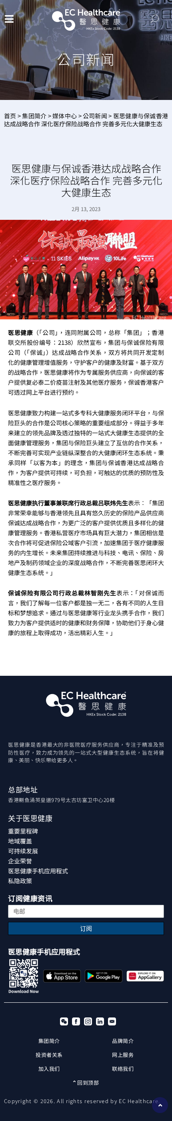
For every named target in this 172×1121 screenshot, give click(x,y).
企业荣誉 (20, 861)
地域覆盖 (20, 841)
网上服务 (123, 1054)
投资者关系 (49, 1054)
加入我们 (49, 1068)
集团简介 (34, 116)
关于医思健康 (30, 818)
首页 (10, 116)
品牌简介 (123, 1041)
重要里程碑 (23, 831)
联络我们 (123, 1068)
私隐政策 (20, 880)
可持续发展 (23, 851)
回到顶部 (87, 1082)
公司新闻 (95, 116)
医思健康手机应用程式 (38, 871)
